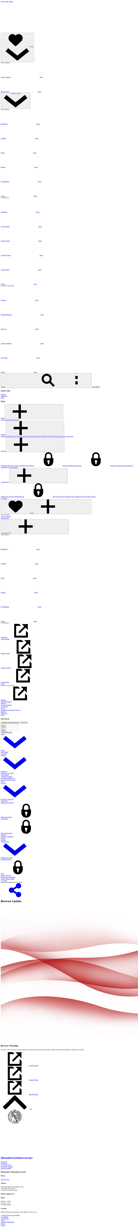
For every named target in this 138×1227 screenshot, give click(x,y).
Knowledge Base (6, 1168)
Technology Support (7, 1166)
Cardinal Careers (22, 255)
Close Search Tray (7, 732)
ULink (19, 196)
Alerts (2, 1220)
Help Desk (4, 1163)
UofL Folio (20, 358)
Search (3, 726)
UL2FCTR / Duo (6, 1165)
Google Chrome (33, 1065)
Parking (19, 167)
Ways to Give (21, 91)
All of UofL (24, 722)
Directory (20, 329)
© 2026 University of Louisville (10, 1215)
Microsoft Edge (33, 1094)
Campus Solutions (22, 343)
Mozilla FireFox (33, 1080)
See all (19, 284)
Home (10, 882)
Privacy (3, 1223)
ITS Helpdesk (21, 181)
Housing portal (21, 241)
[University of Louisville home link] (69, 32)
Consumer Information (7, 1222)
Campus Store (21, 270)
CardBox (19, 138)
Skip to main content (7, 1)
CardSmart (20, 212)
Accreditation (5, 1218)
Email (18, 153)
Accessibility (4, 1217)
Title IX (3, 1225)
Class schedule (21, 226)
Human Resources (22, 314)
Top (30, 1109)
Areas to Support (22, 77)
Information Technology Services (10, 722)
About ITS (4, 1161)
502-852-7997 (5, 1179)
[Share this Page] (15, 890)
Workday (19, 300)
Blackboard (20, 124)
